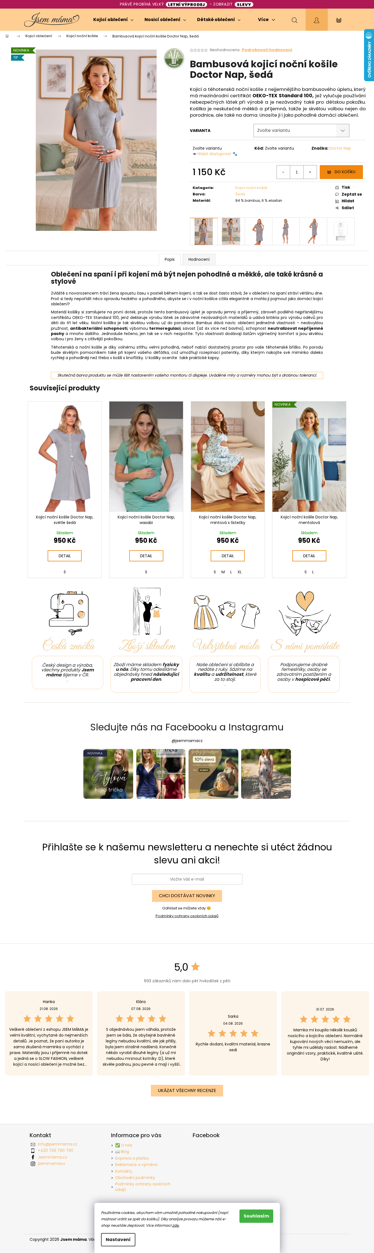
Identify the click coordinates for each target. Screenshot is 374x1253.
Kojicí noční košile (251, 187)
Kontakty (123, 1171)
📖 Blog (122, 1151)
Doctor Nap (340, 148)
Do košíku (345, 172)
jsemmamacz (51, 1163)
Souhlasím (256, 1216)
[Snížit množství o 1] (283, 172)
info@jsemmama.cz (57, 1144)
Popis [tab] (170, 259)
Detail (65, 556)
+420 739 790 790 (55, 1150)
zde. (175, 1225)
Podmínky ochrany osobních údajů (187, 916)
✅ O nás (123, 1145)
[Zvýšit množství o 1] (310, 172)
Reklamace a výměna (136, 1164)
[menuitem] (113, 20)
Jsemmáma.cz (52, 1157)
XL (240, 572)
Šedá (240, 194)
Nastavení (118, 1239)
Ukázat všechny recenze (187, 1090)
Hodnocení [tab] (199, 259)
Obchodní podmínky (135, 1177)
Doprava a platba (132, 1158)
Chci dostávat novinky (187, 896)
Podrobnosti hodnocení (267, 50)
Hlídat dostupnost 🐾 (217, 154)
